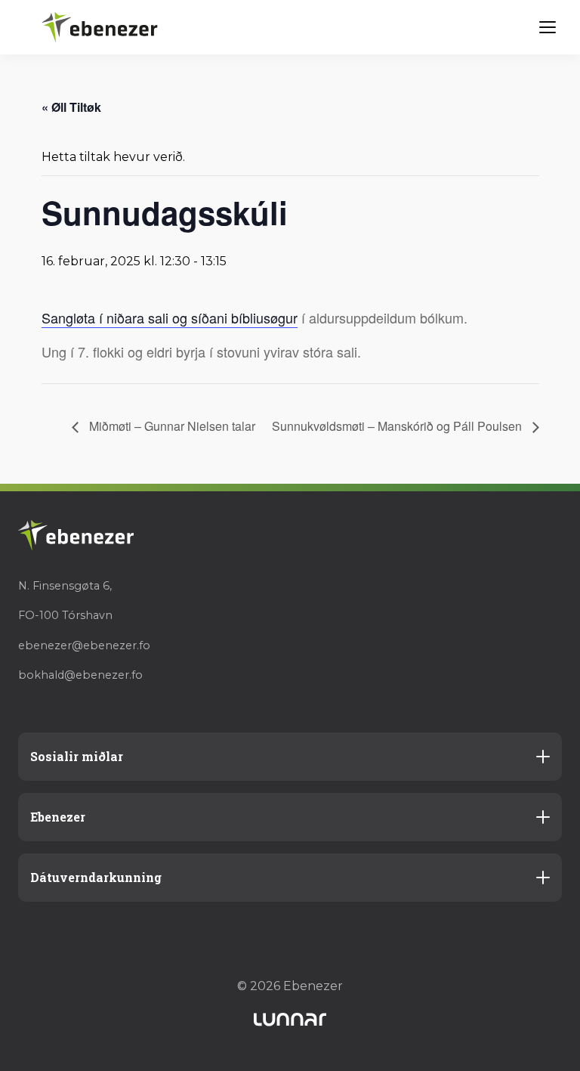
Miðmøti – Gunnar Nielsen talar (170, 426)
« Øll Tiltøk (71, 107)
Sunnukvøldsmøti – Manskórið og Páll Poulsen (398, 426)
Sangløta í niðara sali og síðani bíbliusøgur (170, 317)
